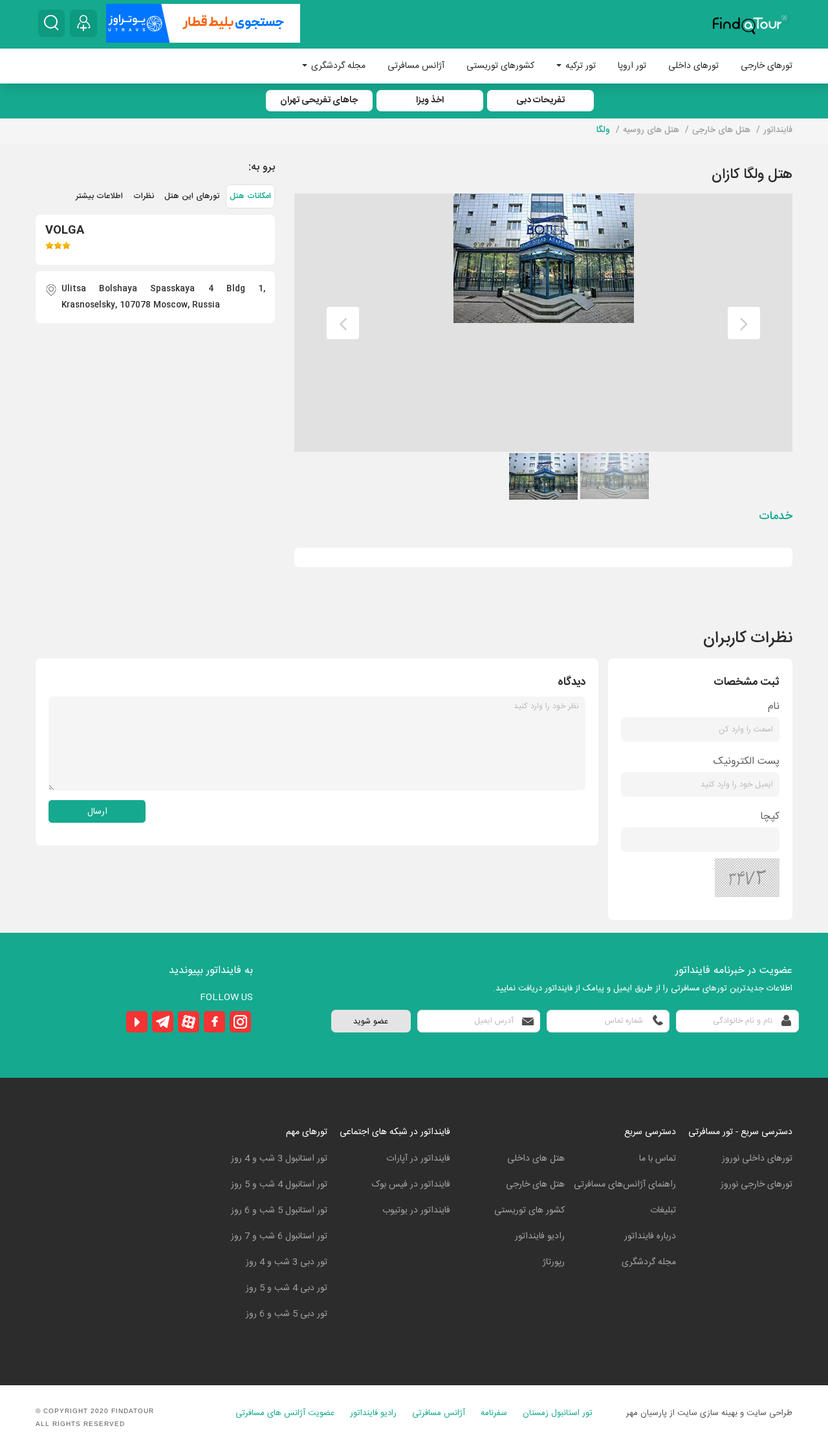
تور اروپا (632, 66)
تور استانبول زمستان (558, 1413)
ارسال (97, 812)
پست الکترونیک (746, 761)
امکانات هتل (250, 196)
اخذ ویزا (430, 100)
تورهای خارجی (766, 66)
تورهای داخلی (693, 66)
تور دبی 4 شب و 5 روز (286, 1288)
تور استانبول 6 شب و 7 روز (279, 1236)
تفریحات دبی (540, 100)
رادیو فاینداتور (540, 1236)
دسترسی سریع (650, 1132)
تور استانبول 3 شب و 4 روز (279, 1158)
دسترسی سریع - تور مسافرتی (740, 1132)
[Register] (83, 23)
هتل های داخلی (536, 1158)
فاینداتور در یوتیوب (416, 1210)
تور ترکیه (579, 66)
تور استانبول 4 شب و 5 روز (279, 1184)
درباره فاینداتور (650, 1236)
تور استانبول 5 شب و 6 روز (279, 1210)
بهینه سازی (718, 1413)
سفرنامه (494, 1413)
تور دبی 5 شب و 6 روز (286, 1314)
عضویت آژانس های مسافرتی (284, 1413)
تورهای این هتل (191, 196)
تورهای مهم (306, 1132)
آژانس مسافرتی (415, 66)
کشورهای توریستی (500, 66)
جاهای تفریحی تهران (319, 100)
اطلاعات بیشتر (99, 196)
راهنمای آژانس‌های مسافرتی (625, 1184)
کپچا (769, 816)
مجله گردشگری (337, 66)
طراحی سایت (769, 1413)
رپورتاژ (554, 1262)
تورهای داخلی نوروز (757, 1158)
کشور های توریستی (529, 1210)
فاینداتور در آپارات (418, 1158)
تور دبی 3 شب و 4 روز (286, 1262)
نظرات (143, 196)
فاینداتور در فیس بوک (411, 1184)
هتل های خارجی (535, 1184)
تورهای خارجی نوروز (756, 1184)
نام (773, 706)
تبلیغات (663, 1210)
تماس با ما (657, 1158)
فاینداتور (777, 130)
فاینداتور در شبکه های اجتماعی (395, 1132)
